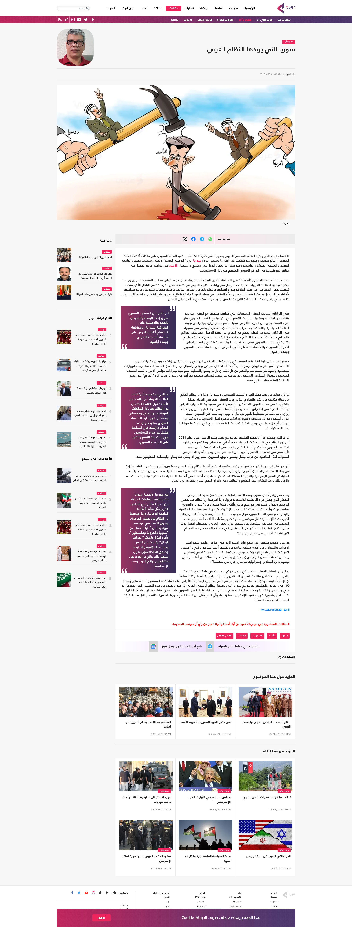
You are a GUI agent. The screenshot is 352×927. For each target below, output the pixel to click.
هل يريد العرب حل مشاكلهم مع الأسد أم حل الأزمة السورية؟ (95, 276)
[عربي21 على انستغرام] (73, 19)
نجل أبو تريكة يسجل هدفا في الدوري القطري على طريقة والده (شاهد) (90, 339)
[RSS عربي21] (60, 19)
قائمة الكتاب (204, 19)
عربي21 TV (200, 897)
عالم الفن (201, 901)
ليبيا (167, 901)
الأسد (173, 265)
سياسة (233, 8)
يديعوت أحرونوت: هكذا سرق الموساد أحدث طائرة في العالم (89, 478)
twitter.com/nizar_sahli (275, 609)
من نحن (124, 905)
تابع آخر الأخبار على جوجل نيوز (182, 646)
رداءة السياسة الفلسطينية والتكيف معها (208, 859)
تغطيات (189, 8)
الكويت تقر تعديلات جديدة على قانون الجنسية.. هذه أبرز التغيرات (90, 503)
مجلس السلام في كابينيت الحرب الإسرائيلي (209, 800)
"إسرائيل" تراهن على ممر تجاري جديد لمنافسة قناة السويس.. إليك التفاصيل (92, 442)
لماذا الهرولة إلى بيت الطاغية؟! (95, 257)
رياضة (203, 8)
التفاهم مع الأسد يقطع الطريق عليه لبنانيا (148, 724)
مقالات (173, 8)
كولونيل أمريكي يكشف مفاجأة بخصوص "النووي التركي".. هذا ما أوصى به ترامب (90, 366)
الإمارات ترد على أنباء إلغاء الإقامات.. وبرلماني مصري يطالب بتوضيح (91, 556)
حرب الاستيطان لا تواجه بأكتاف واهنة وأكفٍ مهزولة (147, 800)
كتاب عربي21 (235, 897)
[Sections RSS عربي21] (114, 893)
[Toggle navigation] (87, 8)
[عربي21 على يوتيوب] (79, 19)
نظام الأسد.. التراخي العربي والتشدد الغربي (266, 724)
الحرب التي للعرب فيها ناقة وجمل (268, 856)
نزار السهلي (289, 74)
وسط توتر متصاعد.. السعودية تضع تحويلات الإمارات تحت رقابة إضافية (90, 582)
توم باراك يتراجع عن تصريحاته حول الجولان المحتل (91, 390)
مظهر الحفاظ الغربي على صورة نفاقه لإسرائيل (146, 859)
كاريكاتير (188, 19)
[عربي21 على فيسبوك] (93, 19)
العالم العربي (224, 635)
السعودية (257, 635)
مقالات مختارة (225, 19)
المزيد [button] (111, 8)
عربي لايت (128, 8)
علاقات (242, 635)
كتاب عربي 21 (264, 19)
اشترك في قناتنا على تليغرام (238, 646)
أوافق (101, 917)
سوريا (197, 260)
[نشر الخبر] (185, 239)
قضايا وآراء (245, 19)
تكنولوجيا (201, 906)
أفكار (144, 8)
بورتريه (174, 19)
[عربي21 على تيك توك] (66, 19)
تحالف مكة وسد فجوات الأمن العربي (267, 797)
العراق (166, 897)
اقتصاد (218, 8)
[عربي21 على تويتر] (85, 19)
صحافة (158, 8)
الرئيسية (248, 8)
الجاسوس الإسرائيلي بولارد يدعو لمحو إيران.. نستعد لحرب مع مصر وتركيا (90, 415)
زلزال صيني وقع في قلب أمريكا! (94, 294)
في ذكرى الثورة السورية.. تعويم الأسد (205, 722)
